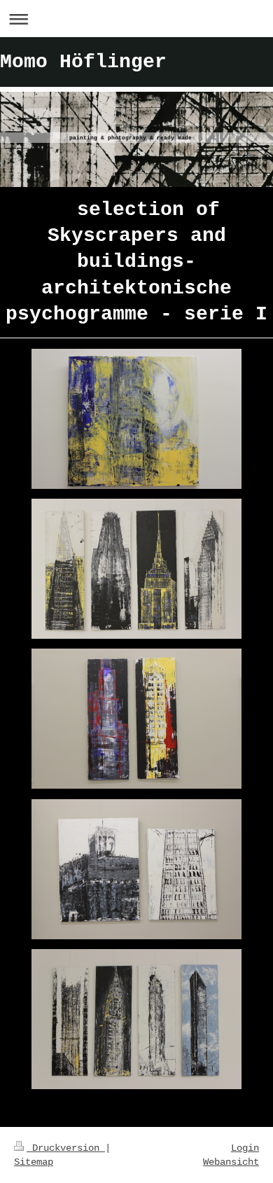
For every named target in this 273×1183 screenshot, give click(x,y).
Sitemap (33, 1162)
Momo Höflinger (83, 62)
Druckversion (66, 1148)
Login (245, 1148)
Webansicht (231, 1162)
